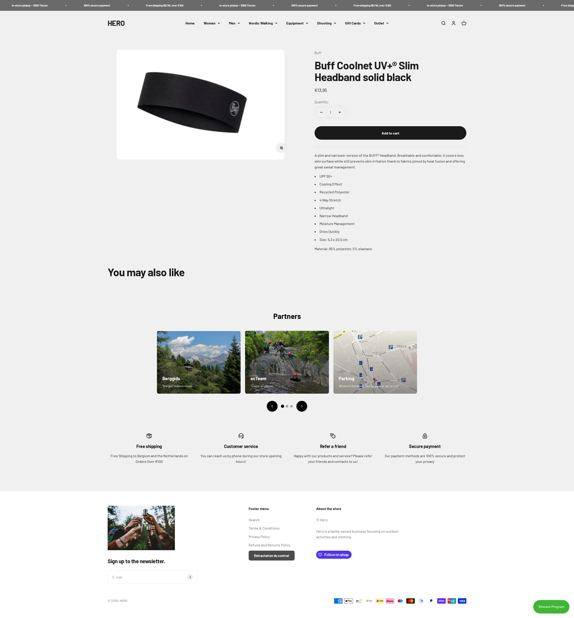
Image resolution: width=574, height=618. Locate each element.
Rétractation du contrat (271, 556)
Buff (318, 53)
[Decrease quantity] (321, 112)
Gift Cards (353, 23)
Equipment (295, 23)
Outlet (379, 23)
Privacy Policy (259, 536)
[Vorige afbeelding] (272, 406)
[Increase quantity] (339, 112)
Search (254, 520)
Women (209, 23)
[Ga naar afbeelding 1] (282, 406)
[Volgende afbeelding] (301, 406)
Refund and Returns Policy (269, 545)
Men (232, 23)
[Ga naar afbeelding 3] (291, 406)
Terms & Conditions (264, 528)
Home (190, 23)
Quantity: (322, 102)
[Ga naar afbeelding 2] (287, 406)
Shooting (324, 23)
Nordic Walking (261, 23)
